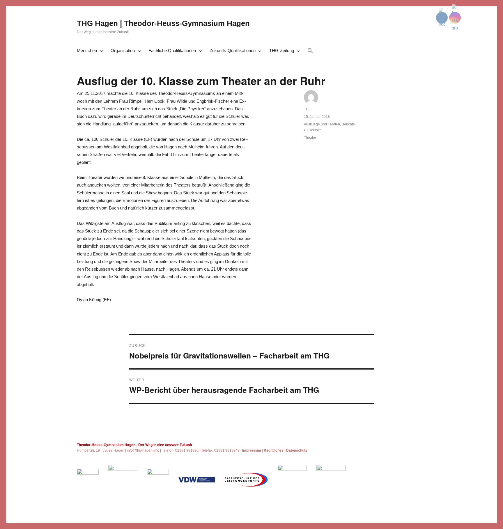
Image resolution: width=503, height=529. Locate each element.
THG (307, 109)
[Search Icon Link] (310, 51)
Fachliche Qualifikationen (172, 50)
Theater (310, 138)
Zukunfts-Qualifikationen (233, 50)
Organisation (123, 50)
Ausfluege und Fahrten (322, 124)
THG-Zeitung (281, 50)
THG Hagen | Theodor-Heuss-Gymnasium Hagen (163, 23)
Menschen (87, 50)
